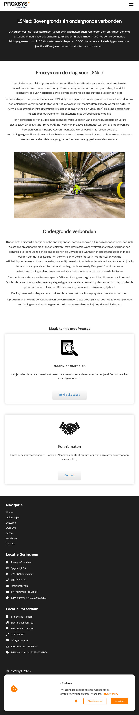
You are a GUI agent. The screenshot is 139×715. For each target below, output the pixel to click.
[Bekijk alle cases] (69, 398)
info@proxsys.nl (19, 585)
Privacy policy (110, 693)
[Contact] (69, 479)
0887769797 (18, 579)
